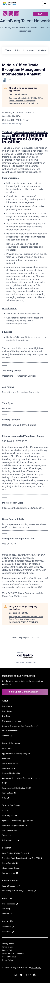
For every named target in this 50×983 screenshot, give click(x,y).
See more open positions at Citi (25, 637)
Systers (5, 835)
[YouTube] (25, 975)
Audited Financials (10, 730)
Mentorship (7, 748)
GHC (4, 797)
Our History (7, 711)
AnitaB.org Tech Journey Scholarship (17, 890)
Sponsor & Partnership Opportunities (17, 820)
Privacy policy (18, 662)
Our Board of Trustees (11, 721)
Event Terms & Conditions (13, 953)
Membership (7, 768)
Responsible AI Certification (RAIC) (16, 788)
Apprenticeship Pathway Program (16, 753)
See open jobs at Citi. (18, 94)
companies (28, 50)
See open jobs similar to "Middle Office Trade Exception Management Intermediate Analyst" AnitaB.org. (26, 100)
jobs (17, 50)
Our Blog (6, 908)
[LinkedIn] (17, 13)
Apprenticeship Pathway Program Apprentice (21, 778)
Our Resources (8, 903)
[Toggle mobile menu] (44, 3)
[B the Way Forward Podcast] (34, 975)
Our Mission (7, 706)
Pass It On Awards (10, 886)
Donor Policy (7, 960)
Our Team (6, 716)
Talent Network (8, 763)
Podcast (5, 913)
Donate (5, 810)
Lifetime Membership (11, 773)
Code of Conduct (9, 956)
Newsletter (6, 931)
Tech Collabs (7, 792)
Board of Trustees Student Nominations (18, 726)
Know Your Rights (11, 596)
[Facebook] (11, 13)
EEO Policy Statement (24, 593)
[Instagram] (5, 13)
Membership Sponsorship (13, 825)
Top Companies (8, 873)
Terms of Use (7, 946)
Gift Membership (9, 840)
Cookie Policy (7, 950)
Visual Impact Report (10, 868)
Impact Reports (8, 863)
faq (40, 14)
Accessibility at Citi (32, 587)
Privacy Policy (8, 943)
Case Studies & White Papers (14, 853)
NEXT (4, 783)
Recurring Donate (9, 815)
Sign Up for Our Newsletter (23, 691)
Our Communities (9, 830)
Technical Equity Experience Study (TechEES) (21, 858)
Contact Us (6, 926)
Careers (5, 735)
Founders (6, 758)
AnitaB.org (36, 967)
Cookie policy (31, 662)
